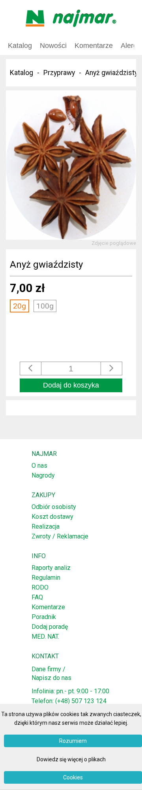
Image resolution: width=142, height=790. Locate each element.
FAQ (37, 597)
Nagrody (43, 475)
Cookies (73, 777)
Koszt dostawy (52, 516)
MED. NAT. (45, 636)
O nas (39, 465)
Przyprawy (59, 73)
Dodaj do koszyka (71, 385)
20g (19, 305)
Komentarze (48, 607)
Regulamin (46, 577)
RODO (40, 587)
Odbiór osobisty (54, 507)
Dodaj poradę (50, 626)
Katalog (20, 46)
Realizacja (46, 526)
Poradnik (44, 617)
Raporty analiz (51, 567)
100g (45, 305)
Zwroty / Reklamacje (60, 536)
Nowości (53, 46)
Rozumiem (73, 741)
